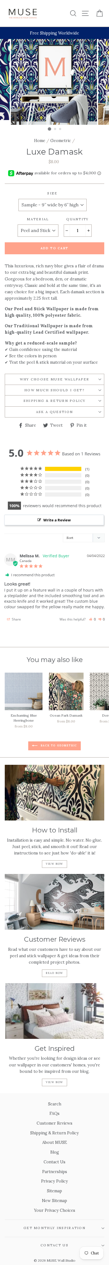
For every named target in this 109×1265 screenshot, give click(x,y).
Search (54, 1104)
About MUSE (54, 1142)
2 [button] (55, 129)
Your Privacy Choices (54, 1210)
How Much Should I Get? (54, 390)
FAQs (54, 1113)
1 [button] (49, 129)
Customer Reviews (54, 1123)
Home (39, 140)
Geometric (60, 140)
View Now (54, 863)
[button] (92, 619)
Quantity (77, 219)
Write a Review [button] (57, 519)
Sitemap (54, 1190)
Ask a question (54, 412)
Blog (54, 1152)
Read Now (54, 973)
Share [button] (16, 619)
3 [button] (60, 129)
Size (52, 193)
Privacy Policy (54, 1181)
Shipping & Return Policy (54, 401)
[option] (54, 33)
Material (38, 219)
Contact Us (54, 1161)
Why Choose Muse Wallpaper (54, 379)
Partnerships (54, 1171)
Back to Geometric (58, 745)
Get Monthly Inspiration (54, 1228)
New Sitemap (54, 1200)
